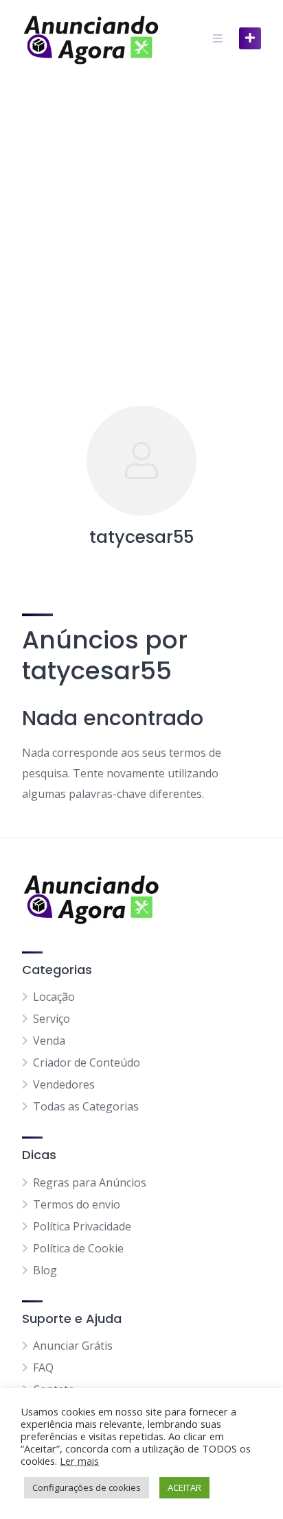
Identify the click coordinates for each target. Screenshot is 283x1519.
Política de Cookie (78, 1248)
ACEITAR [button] (184, 1487)
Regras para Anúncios (89, 1182)
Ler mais (79, 1461)
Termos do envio (76, 1204)
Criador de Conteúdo (86, 1062)
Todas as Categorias (86, 1106)
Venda (49, 1040)
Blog (45, 1270)
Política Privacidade (82, 1226)
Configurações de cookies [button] (86, 1487)
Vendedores (64, 1084)
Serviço (51, 1018)
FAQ (43, 1367)
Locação (54, 996)
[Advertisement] (141, 225)
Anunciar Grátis (73, 1345)
